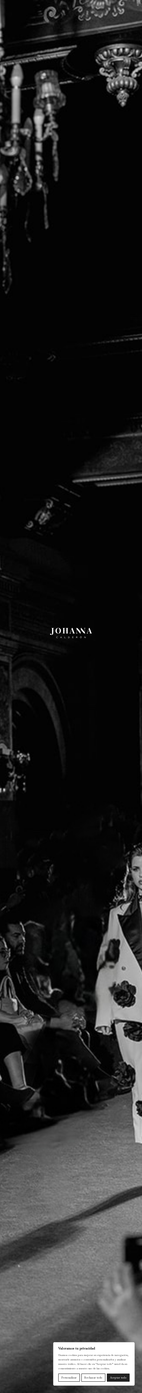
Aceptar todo (118, 1377)
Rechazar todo (93, 1377)
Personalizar (69, 1377)
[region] (94, 1364)
